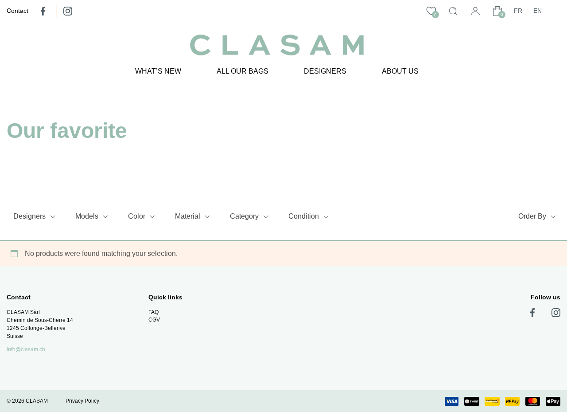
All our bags (242, 71)
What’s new (158, 71)
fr (518, 10)
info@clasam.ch (26, 349)
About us (400, 71)
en (537, 10)
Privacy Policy (82, 401)
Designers (325, 71)
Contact (17, 10)
